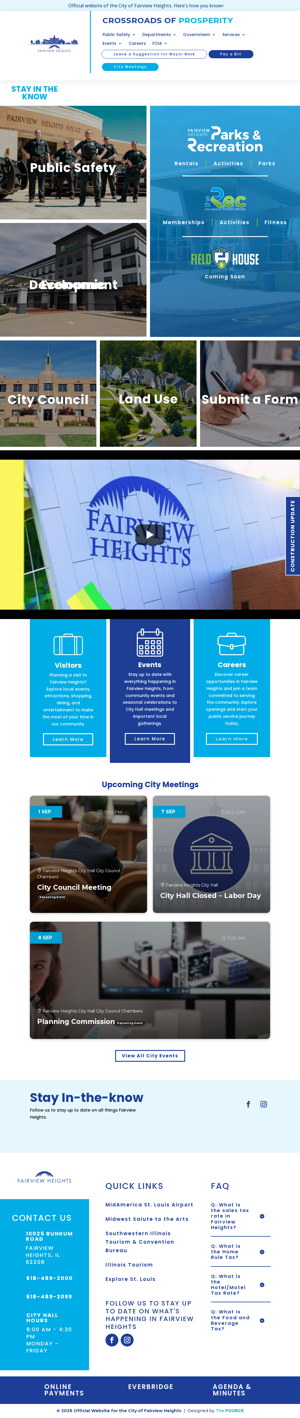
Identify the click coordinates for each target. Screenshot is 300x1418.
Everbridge (150, 1386)
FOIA (157, 43)
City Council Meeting (74, 887)
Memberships (184, 222)
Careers (137, 43)
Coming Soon (225, 276)
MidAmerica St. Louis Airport (149, 1204)
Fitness (276, 222)
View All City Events (150, 1056)
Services (231, 35)
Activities (228, 163)
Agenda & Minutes (232, 1390)
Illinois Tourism (129, 1264)
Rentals (187, 163)
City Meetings (130, 66)
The (230, 1410)
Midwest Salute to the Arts (147, 1219)
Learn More (68, 739)
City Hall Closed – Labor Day (210, 896)
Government (196, 35)
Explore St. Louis (130, 1279)
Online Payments (64, 1390)
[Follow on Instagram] (263, 1104)
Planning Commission (76, 1022)
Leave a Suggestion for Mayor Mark (154, 54)
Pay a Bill (231, 54)
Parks (267, 163)
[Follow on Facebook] (248, 1104)
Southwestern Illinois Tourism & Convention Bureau (139, 1242)
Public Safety (116, 35)
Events (109, 43)
